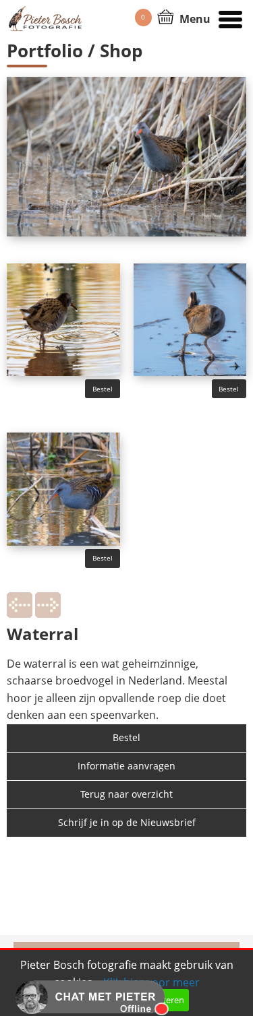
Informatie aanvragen (126, 765)
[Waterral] (63, 318)
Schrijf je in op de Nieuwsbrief (127, 822)
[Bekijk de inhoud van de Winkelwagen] (165, 15)
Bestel (102, 389)
